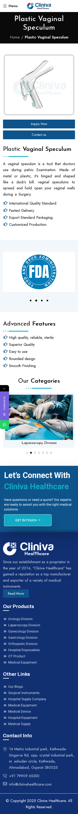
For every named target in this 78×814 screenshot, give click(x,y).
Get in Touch (26, 520)
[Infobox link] (39, 420)
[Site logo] (39, 5)
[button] (30, 300)
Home (15, 37)
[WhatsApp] (4, 424)
